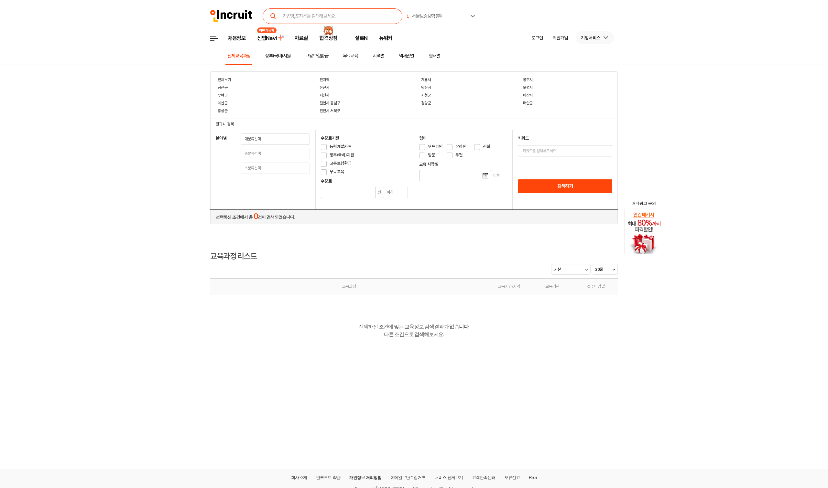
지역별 (378, 56)
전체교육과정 (238, 56)
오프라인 (435, 146)
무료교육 (350, 56)
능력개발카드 (341, 146)
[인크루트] (231, 16)
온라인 (460, 146)
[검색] (273, 16)
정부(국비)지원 (277, 56)
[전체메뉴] (218, 40)
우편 (459, 155)
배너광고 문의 (644, 203)
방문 (431, 155)
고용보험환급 (316, 56)
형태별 (434, 56)
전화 (486, 146)
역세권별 (406, 56)
